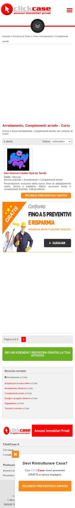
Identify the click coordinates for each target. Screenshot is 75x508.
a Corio (21, 383)
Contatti (7, 454)
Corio (35, 36)
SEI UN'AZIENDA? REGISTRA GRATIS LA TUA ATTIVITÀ (37, 354)
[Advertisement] (37, 84)
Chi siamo (8, 450)
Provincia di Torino (21, 36)
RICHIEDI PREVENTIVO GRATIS (45, 486)
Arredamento (46, 36)
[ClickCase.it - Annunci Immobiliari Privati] (26, 18)
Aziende (6, 36)
